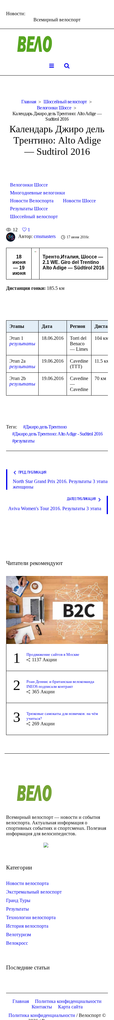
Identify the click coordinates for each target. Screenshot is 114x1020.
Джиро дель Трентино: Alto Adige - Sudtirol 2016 (58, 433)
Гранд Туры (18, 900)
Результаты (17, 909)
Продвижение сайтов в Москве (52, 654)
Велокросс (17, 943)
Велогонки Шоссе (54, 107)
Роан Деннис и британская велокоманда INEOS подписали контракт (60, 684)
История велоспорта (27, 926)
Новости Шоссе (79, 200)
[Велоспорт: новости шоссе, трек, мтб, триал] (57, 44)
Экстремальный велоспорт (34, 891)
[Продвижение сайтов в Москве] (57, 609)
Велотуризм (18, 934)
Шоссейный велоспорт (65, 101)
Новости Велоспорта (32, 200)
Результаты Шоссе (29, 208)
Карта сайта (70, 1006)
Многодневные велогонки (37, 192)
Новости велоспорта (27, 883)
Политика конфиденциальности (68, 1001)
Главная (28, 101)
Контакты (42, 1006)
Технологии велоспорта (31, 917)
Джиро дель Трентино (46, 426)
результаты (22, 343)
